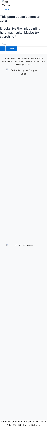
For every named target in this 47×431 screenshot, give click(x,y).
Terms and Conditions (11, 421)
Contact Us (24, 425)
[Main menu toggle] (7, 9)
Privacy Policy (31, 421)
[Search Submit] (2, 48)
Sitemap (36, 425)
